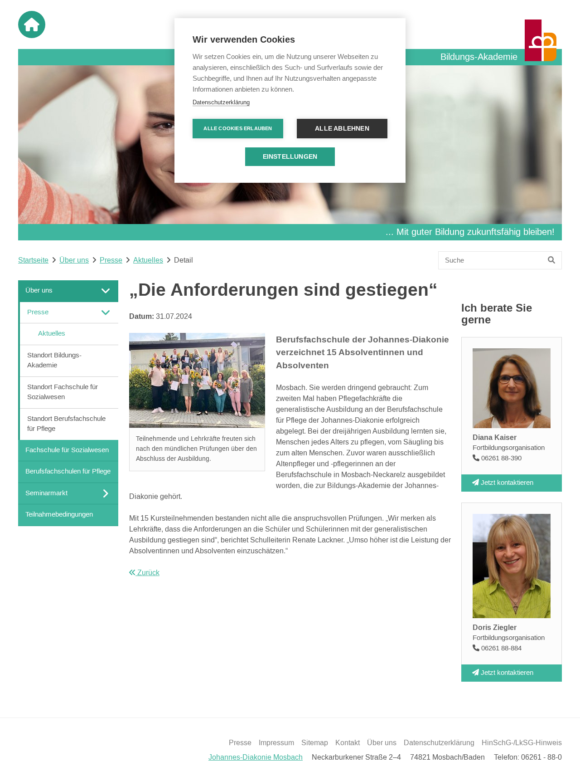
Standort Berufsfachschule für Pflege (66, 423)
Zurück (147, 572)
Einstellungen (290, 156)
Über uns (74, 260)
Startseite (33, 260)
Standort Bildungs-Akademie (54, 360)
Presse (111, 260)
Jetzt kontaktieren (506, 482)
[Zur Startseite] (31, 24)
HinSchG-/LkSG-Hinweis (522, 742)
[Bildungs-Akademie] (540, 41)
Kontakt (347, 742)
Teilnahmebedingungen (59, 514)
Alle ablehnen (342, 128)
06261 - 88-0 (541, 757)
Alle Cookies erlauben (237, 128)
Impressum (276, 742)
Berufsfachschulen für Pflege (68, 471)
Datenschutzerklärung (439, 742)
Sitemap (314, 742)
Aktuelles (148, 260)
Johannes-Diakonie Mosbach (255, 757)
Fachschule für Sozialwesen (67, 449)
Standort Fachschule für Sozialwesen (62, 391)
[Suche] (551, 260)
